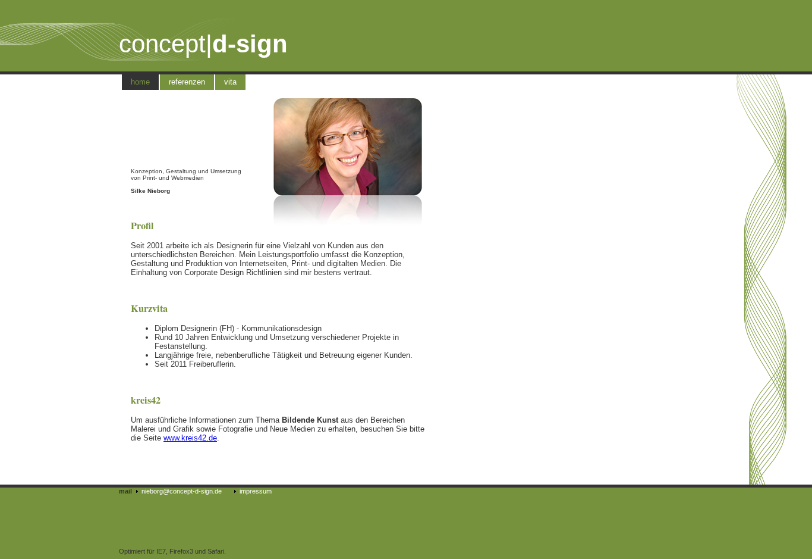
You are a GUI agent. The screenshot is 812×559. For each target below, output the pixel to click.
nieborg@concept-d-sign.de (181, 491)
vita (230, 81)
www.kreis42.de (190, 437)
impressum (256, 491)
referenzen (187, 81)
